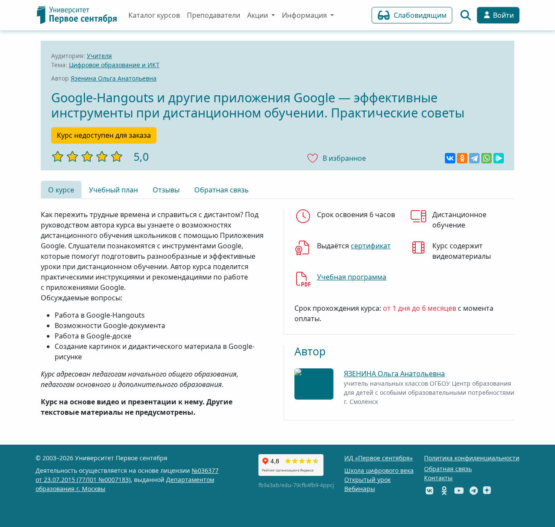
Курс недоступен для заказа (104, 135)
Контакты (438, 478)
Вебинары (359, 489)
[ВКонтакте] (450, 158)
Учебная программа (351, 277)
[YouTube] (459, 490)
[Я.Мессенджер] (498, 158)
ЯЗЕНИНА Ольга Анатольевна (394, 373)
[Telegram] (474, 158)
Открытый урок (367, 479)
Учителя (99, 56)
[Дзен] (487, 490)
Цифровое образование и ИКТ (114, 65)
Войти (502, 15)
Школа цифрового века (379, 470)
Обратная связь (221, 190)
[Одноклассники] (462, 158)
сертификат (371, 245)
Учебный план (113, 190)
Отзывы (166, 190)
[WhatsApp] (486, 158)
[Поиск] (465, 15)
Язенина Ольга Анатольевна (114, 78)
